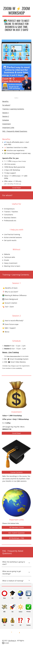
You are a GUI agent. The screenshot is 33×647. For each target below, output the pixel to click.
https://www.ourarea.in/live (13, 356)
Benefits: (5, 101)
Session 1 (5, 113)
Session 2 (5, 116)
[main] (16, 11)
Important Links (8, 127)
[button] (29, 563)
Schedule (5, 120)
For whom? (6, 105)
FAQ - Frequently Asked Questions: (14, 131)
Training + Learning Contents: (13, 109)
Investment (6, 124)
